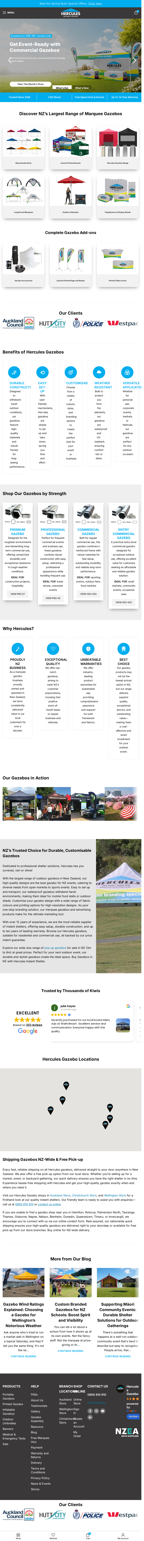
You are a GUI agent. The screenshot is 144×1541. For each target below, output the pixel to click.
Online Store (77, 1401)
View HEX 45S (124, 602)
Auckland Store (60, 1195)
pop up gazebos (55, 948)
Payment (36, 1447)
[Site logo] (70, 12)
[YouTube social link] (102, 1411)
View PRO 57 (18, 594)
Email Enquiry (96, 1402)
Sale (5, 1444)
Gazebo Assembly (37, 1419)
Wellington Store (115, 1195)
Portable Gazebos (8, 1396)
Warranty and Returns (40, 1455)
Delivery (36, 1462)
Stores (35, 1489)
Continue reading (23, 1356)
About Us (37, 1400)
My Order (77, 1434)
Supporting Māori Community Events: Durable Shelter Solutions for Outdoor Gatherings (117, 1315)
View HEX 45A (88, 594)
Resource (37, 1426)
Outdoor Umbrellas (9, 1421)
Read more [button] (62, 1036)
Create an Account (77, 1422)
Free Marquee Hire (40, 1439)
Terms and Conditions (38, 1470)
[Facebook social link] (90, 1411)
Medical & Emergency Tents (14, 1436)
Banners (8, 1429)
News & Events (41, 1483)
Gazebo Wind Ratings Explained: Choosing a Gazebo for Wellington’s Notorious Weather (23, 1315)
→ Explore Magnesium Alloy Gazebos (33, 84)
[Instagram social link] (96, 1411)
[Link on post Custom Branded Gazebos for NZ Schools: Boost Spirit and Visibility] (70, 1282)
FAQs (34, 1394)
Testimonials (39, 1406)
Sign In (76, 1411)
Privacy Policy (40, 1478)
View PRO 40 (53, 598)
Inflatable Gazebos (9, 1411)
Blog (34, 1432)
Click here (95, 3)
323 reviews (34, 1025)
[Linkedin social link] (90, 1417)
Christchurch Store (84, 1195)
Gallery (35, 1411)
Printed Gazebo (13, 1404)
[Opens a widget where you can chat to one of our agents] (128, 1535)
